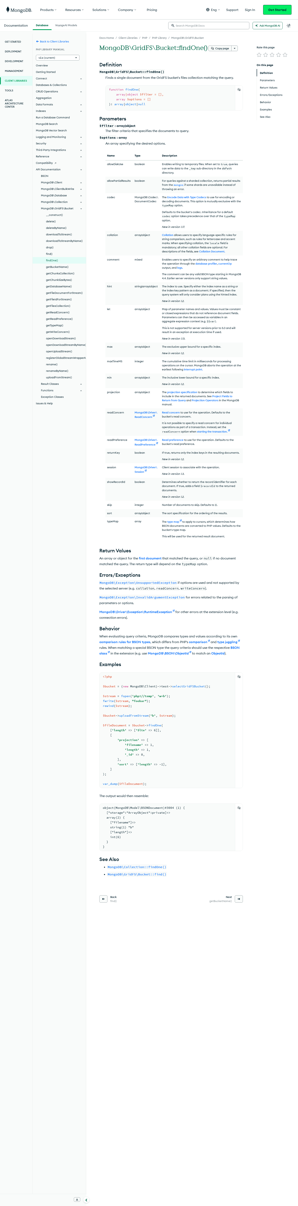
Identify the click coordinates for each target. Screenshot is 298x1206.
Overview (42, 65)
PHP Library (159, 37)
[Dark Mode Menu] (289, 25)
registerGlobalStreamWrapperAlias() (66, 357)
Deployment (13, 51)
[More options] (234, 48)
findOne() (52, 260)
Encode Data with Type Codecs (186, 197)
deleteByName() (56, 227)
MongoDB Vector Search (51, 130)
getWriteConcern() (58, 331)
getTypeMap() (54, 325)
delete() (51, 221)
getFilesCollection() (58, 305)
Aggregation (44, 98)
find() (49, 253)
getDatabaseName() (59, 286)
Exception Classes (52, 396)
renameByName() (57, 370)
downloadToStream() (59, 234)
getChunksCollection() (60, 273)
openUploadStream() (59, 351)
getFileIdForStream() (59, 299)
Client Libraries (128, 37)
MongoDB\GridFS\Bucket (187, 37)
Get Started (277, 10)
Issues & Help (44, 403)
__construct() (54, 214)
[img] (259, 54)
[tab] (42, 24)
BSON (44, 175)
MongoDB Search (47, 123)
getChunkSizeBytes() (59, 279)
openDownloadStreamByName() (66, 344)
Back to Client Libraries (54, 41)
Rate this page (266, 47)
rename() (52, 364)
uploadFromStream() (59, 377)
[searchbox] (208, 25)
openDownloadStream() (61, 338)
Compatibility (44, 162)
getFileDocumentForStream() (64, 292)
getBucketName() (57, 266)
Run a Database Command (53, 117)
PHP (144, 37)
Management (14, 70)
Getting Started (46, 72)
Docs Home (106, 37)
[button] (213, 9)
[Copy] (239, 89)
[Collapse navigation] (86, 1199)
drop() (50, 247)
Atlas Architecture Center (14, 103)
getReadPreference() (59, 318)
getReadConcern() (58, 312)
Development (14, 61)
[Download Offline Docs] (77, 1199)
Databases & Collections (51, 85)
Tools (9, 90)
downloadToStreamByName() (64, 240)
